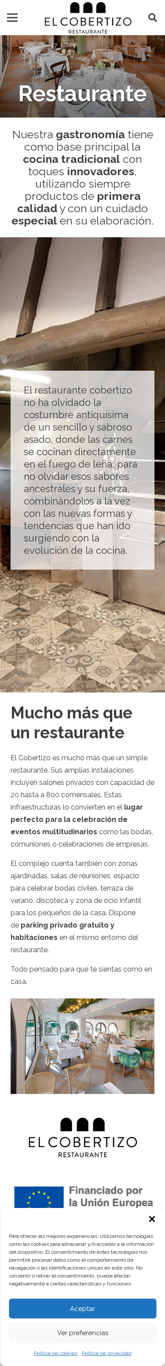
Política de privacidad (107, 1353)
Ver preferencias (82, 1333)
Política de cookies (55, 1353)
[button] (151, 1219)
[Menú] (12, 18)
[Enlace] (88, 17)
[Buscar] (152, 17)
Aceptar (82, 1309)
